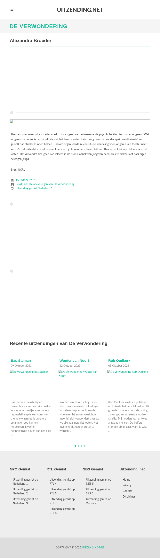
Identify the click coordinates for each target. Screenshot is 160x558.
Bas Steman (21, 361)
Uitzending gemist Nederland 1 (34, 188)
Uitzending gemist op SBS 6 (98, 491)
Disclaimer (129, 496)
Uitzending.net (93, 547)
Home (126, 479)
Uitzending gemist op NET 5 (98, 481)
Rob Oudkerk (119, 361)
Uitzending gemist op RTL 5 (62, 491)
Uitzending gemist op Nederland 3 (25, 501)
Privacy (127, 485)
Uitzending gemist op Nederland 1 (25, 481)
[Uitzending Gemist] (80, 10)
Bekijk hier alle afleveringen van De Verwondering (45, 184)
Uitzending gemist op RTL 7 (62, 501)
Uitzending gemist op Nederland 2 (25, 491)
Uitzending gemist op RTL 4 (62, 481)
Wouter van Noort (74, 361)
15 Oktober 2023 (26, 180)
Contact (127, 491)
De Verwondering (39, 26)
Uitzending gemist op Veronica (98, 501)
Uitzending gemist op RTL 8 (62, 511)
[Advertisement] (80, 79)
